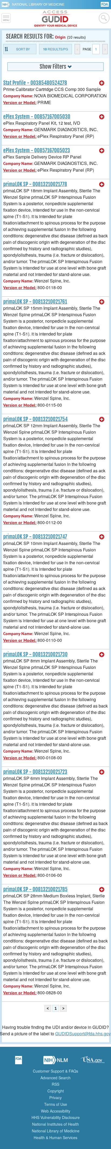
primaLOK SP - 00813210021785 (35, 889)
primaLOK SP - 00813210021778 (35, 184)
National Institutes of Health (55, 1124)
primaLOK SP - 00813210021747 (35, 536)
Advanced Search (55, 1077)
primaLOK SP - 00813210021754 (35, 419)
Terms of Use (55, 1104)
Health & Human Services (55, 1137)
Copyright (55, 1090)
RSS (55, 1084)
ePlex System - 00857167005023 (36, 150)
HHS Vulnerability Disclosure (56, 1117)
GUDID (55, 18)
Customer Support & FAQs (55, 1071)
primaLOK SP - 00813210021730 (35, 654)
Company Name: (18, 96)
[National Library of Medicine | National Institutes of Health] (55, 1062)
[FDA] (105, 4)
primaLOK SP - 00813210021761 (35, 302)
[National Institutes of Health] (7, 4)
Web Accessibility (55, 1111)
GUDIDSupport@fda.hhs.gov (82, 1033)
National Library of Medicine (38, 4)
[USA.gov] (92, 1062)
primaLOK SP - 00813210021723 (35, 772)
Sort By (23, 49)
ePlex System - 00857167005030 (36, 116)
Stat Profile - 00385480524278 (35, 83)
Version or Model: (19, 102)
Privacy (55, 1097)
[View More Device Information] (102, 83)
